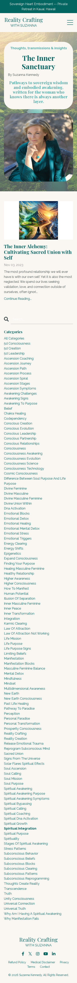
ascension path (15, 368)
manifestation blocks (19, 663)
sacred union (13, 754)
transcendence (15, 889)
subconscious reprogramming (26, 878)
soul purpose (13, 783)
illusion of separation (19, 598)
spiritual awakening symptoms (26, 798)
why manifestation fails (21, 918)
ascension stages (17, 383)
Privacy (64, 962)
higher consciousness (20, 583)
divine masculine (16, 493)
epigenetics (12, 553)
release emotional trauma (23, 743)
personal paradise (17, 718)
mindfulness (13, 678)
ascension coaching (19, 358)
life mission (12, 638)
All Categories (14, 338)
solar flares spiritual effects (24, 763)
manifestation (14, 658)
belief (8, 408)
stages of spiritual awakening (26, 843)
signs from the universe (22, 758)
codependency (15, 418)
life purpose (13, 643)
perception (12, 713)
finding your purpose (19, 563)
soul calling (12, 773)
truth (8, 893)
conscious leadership (20, 433)
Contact (45, 966)
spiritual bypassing (18, 804)
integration (12, 618)
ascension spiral (16, 378)
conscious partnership (20, 438)
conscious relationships (21, 443)
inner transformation (19, 613)
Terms (31, 966)
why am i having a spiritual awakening (32, 914)
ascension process (17, 373)
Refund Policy (17, 962)
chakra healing (15, 413)
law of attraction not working (26, 633)
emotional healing (17, 523)
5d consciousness (17, 343)
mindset (10, 683)
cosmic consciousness (21, 473)
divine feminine (15, 488)
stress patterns (15, 849)
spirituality (11, 839)
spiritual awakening (18, 789)
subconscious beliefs (19, 858)
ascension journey (17, 363)
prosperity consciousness (22, 729)
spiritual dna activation (21, 818)
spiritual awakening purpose (24, 793)
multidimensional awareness (24, 688)
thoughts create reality (21, 883)
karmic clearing (15, 623)
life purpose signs (17, 648)
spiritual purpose (16, 833)
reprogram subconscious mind (27, 748)
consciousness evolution (22, 458)
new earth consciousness (23, 698)
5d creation (12, 348)
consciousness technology (24, 468)
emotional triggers (18, 538)
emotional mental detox (21, 528)
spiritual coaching (17, 814)
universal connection (19, 903)
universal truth (15, 908)
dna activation (14, 508)
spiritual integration (20, 828)
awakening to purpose (20, 403)
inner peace (12, 608)
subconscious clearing (20, 868)
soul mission (13, 779)
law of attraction (17, 628)
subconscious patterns (21, 874)
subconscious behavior (21, 853)
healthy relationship (19, 573)
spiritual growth (15, 823)
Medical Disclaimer (43, 962)
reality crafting (15, 733)
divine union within (18, 503)
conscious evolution (19, 428)
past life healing (16, 703)
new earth (11, 693)
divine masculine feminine (23, 498)
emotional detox (16, 518)
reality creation (15, 738)
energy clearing (15, 543)
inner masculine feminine (22, 603)
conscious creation (18, 423)
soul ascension (15, 768)
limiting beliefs (15, 653)
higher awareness (17, 578)
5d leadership (14, 353)
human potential (16, 593)
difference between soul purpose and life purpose (35, 481)
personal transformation (22, 723)
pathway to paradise (19, 708)
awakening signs (16, 398)
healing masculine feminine (24, 568)
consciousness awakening (23, 453)
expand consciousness (21, 558)
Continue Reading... (18, 299)
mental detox (14, 673)
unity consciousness (19, 899)
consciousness (15, 448)
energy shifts (13, 548)
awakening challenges (20, 393)
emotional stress (16, 533)
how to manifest (16, 588)
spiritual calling (15, 808)
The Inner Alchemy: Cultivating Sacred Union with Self (38, 252)
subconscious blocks (19, 864)
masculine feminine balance (24, 668)
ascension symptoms (20, 388)
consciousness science (21, 463)
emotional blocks (17, 513)
